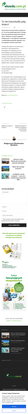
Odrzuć (14, 410)
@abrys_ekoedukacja (14, 321)
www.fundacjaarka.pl (12, 95)
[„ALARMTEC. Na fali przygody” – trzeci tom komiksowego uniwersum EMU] (5, 176)
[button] (26, 15)
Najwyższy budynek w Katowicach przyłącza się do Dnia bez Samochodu (20, 128)
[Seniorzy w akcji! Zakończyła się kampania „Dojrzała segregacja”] (5, 161)
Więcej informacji (7, 103)
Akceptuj (14, 406)
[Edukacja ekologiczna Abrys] (14, 6)
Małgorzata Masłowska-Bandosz (14, 144)
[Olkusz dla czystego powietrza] (5, 168)
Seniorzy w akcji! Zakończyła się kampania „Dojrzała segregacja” (18, 161)
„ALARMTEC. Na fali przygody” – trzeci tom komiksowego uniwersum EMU (18, 349)
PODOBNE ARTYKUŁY (7, 156)
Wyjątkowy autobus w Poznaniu (7, 126)
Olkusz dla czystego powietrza (18, 341)
